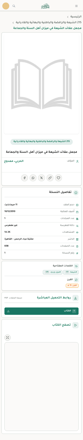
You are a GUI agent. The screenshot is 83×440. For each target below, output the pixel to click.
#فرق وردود (53, 272)
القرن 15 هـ (72, 286)
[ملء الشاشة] (7, 337)
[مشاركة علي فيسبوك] (24, 177)
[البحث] (14, 6)
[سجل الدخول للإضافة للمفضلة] (58, 177)
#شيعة (71, 272)
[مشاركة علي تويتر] (41, 177)
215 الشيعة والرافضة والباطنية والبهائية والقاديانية (48, 22)
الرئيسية (75, 17)
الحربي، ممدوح (14, 161)
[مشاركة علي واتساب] (33, 177)
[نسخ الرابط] (50, 177)
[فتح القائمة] (76, 6)
